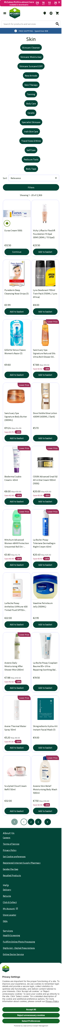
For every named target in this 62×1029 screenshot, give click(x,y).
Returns (7, 895)
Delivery (7, 889)
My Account (9, 908)
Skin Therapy (29, 90)
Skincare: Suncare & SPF (30, 72)
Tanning (30, 100)
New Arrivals (30, 81)
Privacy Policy (9, 850)
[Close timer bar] (57, 2)
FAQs (5, 921)
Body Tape (30, 174)
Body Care (30, 109)
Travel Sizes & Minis (30, 146)
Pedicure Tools (30, 165)
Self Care (30, 155)
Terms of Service (11, 843)
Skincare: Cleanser (30, 53)
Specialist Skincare (30, 127)
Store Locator (9, 914)
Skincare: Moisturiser (30, 62)
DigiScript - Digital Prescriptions (19, 948)
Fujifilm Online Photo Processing (19, 941)
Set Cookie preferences (14, 856)
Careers (6, 837)
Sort (5, 183)
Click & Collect (10, 902)
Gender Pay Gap (10, 869)
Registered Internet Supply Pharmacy (22, 862)
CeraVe (30, 118)
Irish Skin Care (30, 137)
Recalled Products (12, 875)
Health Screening (11, 935)
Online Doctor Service (13, 954)
